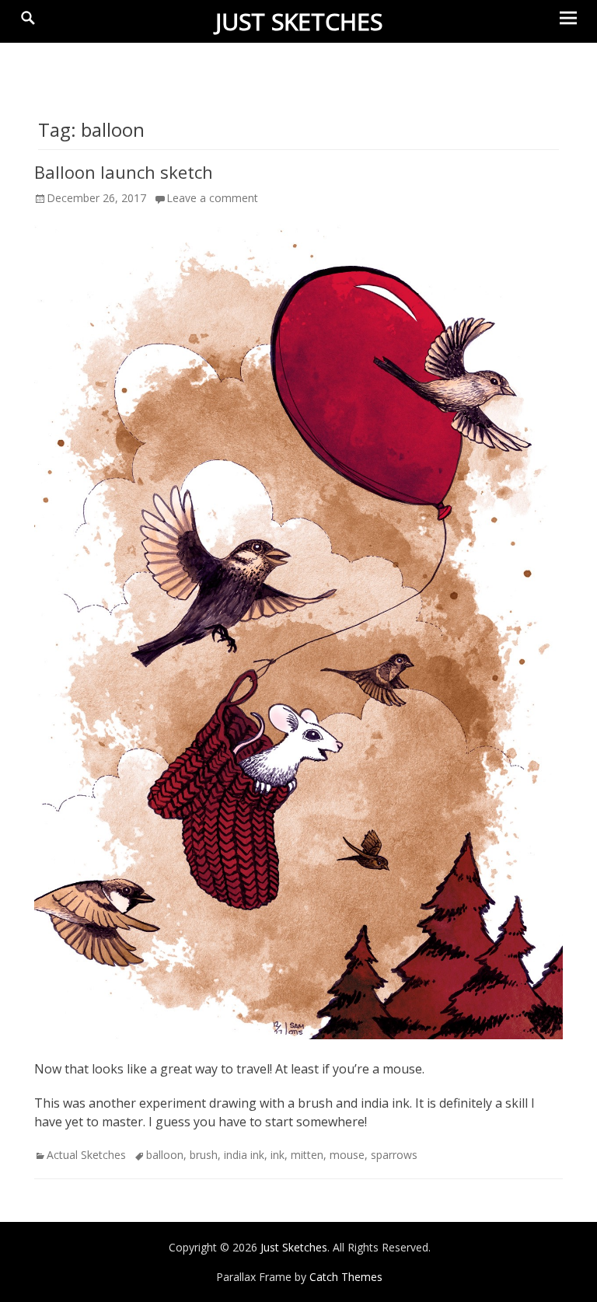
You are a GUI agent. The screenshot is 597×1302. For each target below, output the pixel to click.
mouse (347, 1154)
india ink (244, 1154)
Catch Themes (345, 1276)
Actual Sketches (86, 1154)
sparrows (394, 1154)
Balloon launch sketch (123, 171)
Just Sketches (298, 21)
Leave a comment (212, 197)
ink (278, 1154)
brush (204, 1154)
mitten (307, 1154)
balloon (164, 1154)
